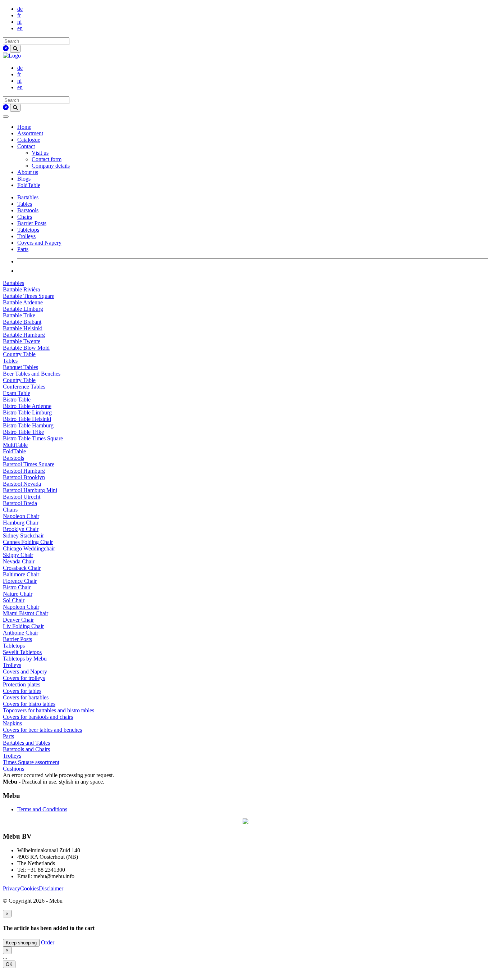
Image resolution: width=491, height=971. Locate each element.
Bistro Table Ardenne (27, 406)
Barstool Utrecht (21, 497)
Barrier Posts (31, 223)
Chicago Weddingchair (29, 548)
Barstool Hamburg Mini (30, 490)
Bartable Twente (21, 341)
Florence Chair (20, 581)
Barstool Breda (20, 503)
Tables (24, 204)
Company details (51, 166)
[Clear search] (6, 48)
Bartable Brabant (22, 322)
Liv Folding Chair (23, 626)
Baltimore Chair (21, 574)
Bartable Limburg (23, 309)
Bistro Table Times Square (33, 438)
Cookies (29, 888)
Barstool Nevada (22, 484)
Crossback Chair (22, 568)
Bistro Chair (17, 587)
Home (24, 127)
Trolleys (26, 236)
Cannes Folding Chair (28, 542)
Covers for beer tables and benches (42, 730)
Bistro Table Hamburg (28, 425)
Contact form (46, 159)
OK (9, 964)
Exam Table (16, 393)
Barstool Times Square (28, 464)
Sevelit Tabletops (22, 652)
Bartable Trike (19, 315)
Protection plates (21, 684)
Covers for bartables (26, 697)
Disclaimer (51, 888)
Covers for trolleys (24, 678)
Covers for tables (22, 691)
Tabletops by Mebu (25, 658)
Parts (22, 249)
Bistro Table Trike (23, 432)
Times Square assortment (31, 762)
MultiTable (15, 445)
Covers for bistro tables (29, 704)
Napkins (12, 723)
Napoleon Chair (21, 516)
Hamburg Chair (20, 522)
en (20, 28)
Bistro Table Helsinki (27, 419)
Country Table (19, 354)
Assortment (30, 133)
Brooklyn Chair (20, 529)
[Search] (15, 49)
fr (19, 15)
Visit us (40, 153)
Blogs (24, 179)
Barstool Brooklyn (24, 477)
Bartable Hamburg (24, 335)
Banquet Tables (20, 367)
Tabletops (28, 230)
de (20, 9)
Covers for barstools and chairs (38, 717)
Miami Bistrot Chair (25, 613)
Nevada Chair (19, 561)
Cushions (13, 769)
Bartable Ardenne (23, 302)
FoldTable (28, 185)
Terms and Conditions (42, 809)
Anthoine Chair (20, 633)
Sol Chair (13, 600)
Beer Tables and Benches (31, 374)
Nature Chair (17, 594)
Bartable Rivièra (21, 289)
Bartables (27, 197)
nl (19, 22)
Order (47, 942)
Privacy (11, 888)
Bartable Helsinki (22, 328)
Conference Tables (24, 387)
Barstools (27, 210)
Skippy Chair (18, 555)
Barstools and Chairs (26, 749)
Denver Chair (18, 620)
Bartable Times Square (28, 296)
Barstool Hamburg (24, 471)
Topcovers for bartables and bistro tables (48, 710)
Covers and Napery (39, 243)
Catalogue (28, 140)
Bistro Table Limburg (27, 412)
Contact (26, 146)
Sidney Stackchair (23, 535)
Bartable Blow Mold (26, 348)
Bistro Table (17, 399)
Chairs (24, 217)
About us (27, 172)
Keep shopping (21, 942)
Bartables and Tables (26, 743)
